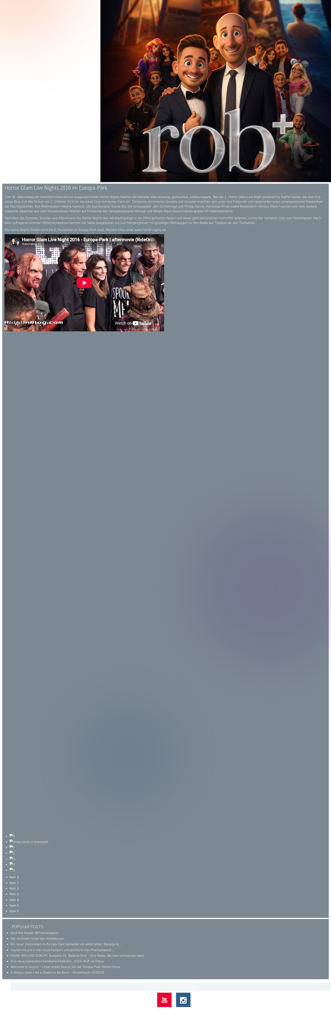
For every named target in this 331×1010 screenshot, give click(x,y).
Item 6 (14, 911)
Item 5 (14, 905)
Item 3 (14, 894)
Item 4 (14, 900)
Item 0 (14, 877)
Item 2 (14, 888)
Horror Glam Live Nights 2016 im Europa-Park (56, 187)
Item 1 (13, 883)
